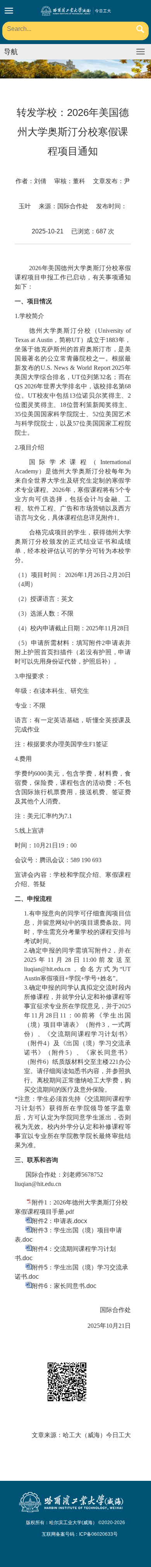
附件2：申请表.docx (59, 1221)
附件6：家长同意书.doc (64, 1286)
